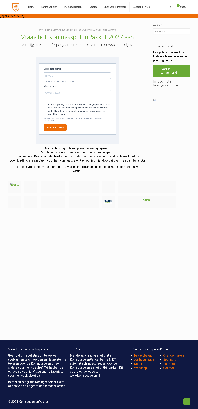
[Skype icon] (160, 402)
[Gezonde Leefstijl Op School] (108, 202)
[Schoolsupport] (53, 187)
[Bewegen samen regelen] (31, 187)
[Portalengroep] (83, 202)
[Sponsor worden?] (14, 187)
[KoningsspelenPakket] (15, 7)
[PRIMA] (83, 187)
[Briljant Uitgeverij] (53, 202)
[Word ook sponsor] (147, 202)
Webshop (140, 368)
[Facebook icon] (163, 402)
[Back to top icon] (186, 401)
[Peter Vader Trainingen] (31, 202)
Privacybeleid (143, 355)
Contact (168, 368)
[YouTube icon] (173, 402)
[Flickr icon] (176, 402)
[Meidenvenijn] (108, 187)
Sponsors (169, 359)
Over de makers (174, 355)
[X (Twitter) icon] (166, 402)
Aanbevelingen (144, 359)
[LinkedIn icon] (179, 402)
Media (138, 364)
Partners (169, 364)
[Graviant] (14, 202)
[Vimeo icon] (169, 402)
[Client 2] (147, 187)
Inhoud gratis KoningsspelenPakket (168, 83)
